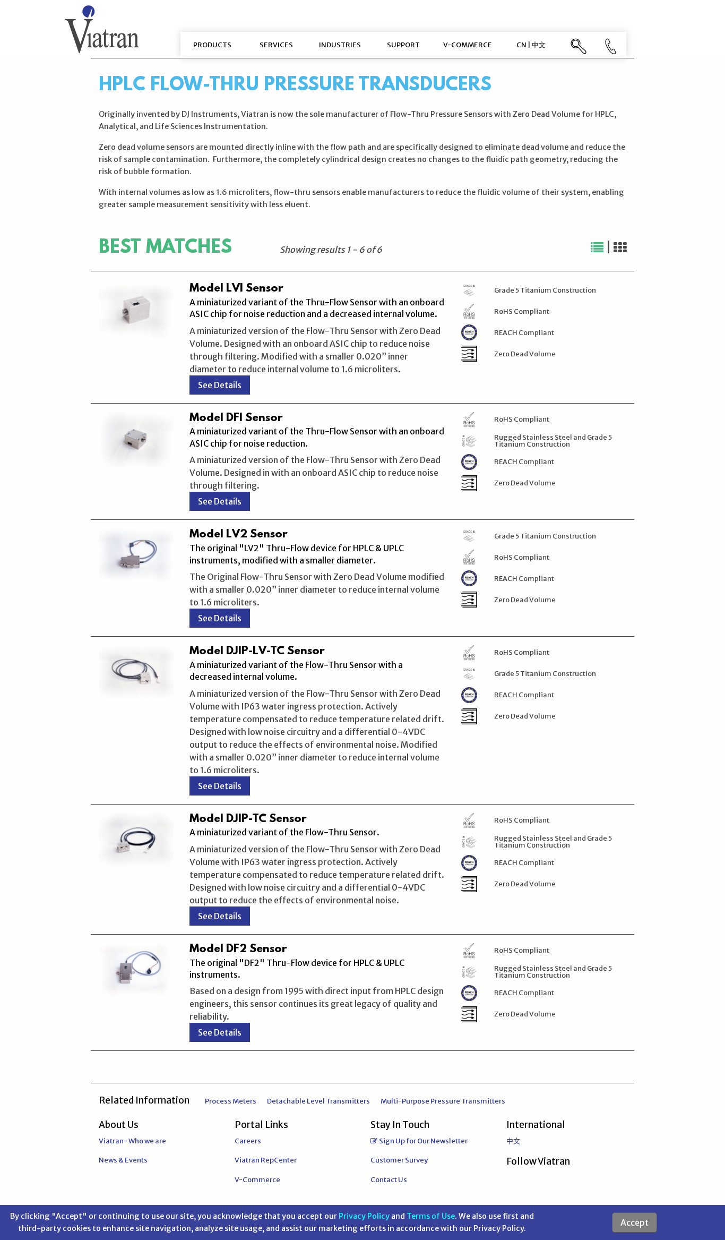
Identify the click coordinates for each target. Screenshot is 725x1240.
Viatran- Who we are (132, 1140)
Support (403, 44)
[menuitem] (212, 45)
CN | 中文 (531, 44)
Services (276, 44)
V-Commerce (467, 44)
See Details (219, 385)
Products (212, 44)
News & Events (123, 1160)
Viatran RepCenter (266, 1160)
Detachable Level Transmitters (318, 1101)
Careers (248, 1140)
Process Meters (230, 1101)
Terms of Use (431, 1216)
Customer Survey (399, 1160)
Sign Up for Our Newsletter (423, 1140)
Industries (340, 44)
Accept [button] (634, 1222)
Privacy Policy (364, 1216)
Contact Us (388, 1179)
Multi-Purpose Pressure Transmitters (443, 1101)
